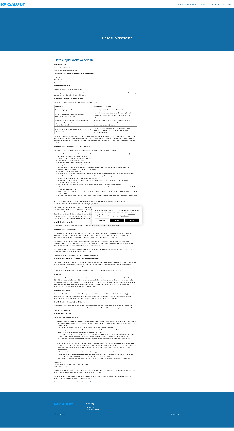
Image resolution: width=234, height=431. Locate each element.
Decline (117, 220)
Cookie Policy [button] (131, 214)
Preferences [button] (125, 216)
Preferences (102, 220)
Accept (132, 220)
